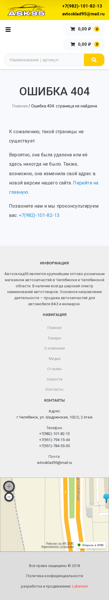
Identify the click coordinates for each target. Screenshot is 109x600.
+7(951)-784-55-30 (54, 446)
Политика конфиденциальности (54, 576)
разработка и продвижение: (54, 586)
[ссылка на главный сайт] (26, 10)
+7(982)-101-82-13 (82, 6)
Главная (20, 106)
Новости (54, 379)
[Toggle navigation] (9, 29)
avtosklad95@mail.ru (83, 14)
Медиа (54, 358)
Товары (54, 338)
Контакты (54, 389)
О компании (54, 348)
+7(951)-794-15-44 (54, 440)
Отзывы (54, 369)
